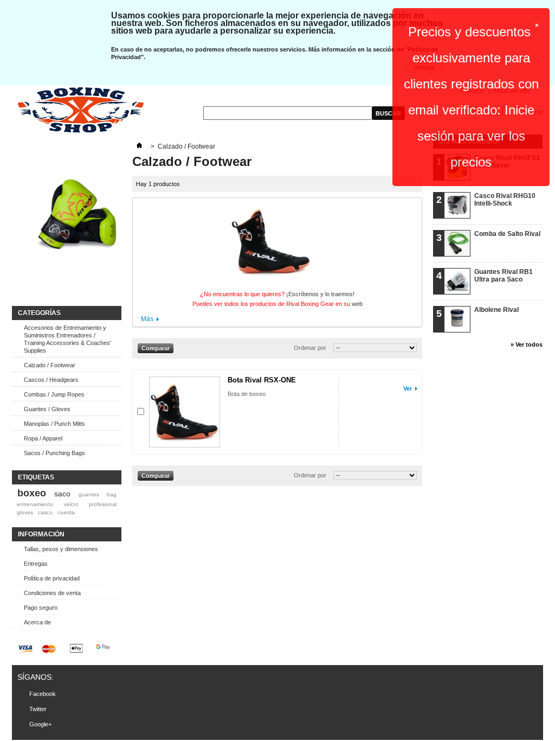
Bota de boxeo (247, 394)
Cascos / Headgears (51, 379)
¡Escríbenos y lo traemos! (320, 294)
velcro (71, 504)
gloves (25, 512)
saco (62, 493)
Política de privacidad (52, 578)
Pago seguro (40, 607)
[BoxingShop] (80, 111)
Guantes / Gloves (47, 409)
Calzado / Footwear (49, 365)
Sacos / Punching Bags (54, 453)
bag (112, 494)
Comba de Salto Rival (507, 234)
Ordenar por (310, 347)
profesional (103, 504)
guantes (89, 494)
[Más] (139, 146)
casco (45, 512)
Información (41, 534)
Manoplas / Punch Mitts (54, 423)
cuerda (66, 512)
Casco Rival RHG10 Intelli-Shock (504, 199)
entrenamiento (35, 504)
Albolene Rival (496, 310)
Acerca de (37, 622)
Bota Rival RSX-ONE (262, 380)
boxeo (31, 493)
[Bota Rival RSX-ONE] (184, 412)
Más (147, 319)
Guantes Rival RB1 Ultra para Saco (503, 275)
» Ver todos (527, 344)
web (357, 304)
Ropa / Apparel (43, 438)
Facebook (42, 694)
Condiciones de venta (52, 593)
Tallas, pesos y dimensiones (61, 549)
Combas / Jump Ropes (54, 394)
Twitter (38, 709)
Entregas (36, 563)
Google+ (40, 724)
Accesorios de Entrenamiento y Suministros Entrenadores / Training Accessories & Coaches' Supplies (67, 339)
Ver (407, 388)
